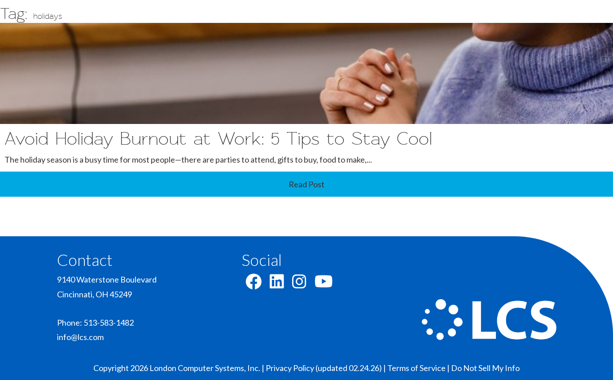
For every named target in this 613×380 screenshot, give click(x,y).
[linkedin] (277, 284)
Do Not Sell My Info (485, 368)
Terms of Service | (419, 368)
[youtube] (324, 284)
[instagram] (299, 284)
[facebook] (253, 284)
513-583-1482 (108, 322)
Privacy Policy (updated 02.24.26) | (326, 368)
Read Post (306, 184)
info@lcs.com (80, 337)
